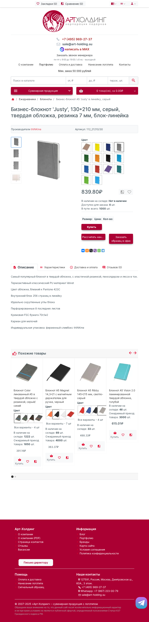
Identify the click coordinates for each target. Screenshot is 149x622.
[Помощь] (114, 3)
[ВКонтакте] (83, 250)
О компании (25, 64)
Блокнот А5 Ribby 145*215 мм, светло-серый (90, 394)
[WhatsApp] (99, 250)
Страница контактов (30, 541)
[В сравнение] (122, 192)
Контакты (125, 64)
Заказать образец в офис (121, 238)
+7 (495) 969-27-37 (94, 587)
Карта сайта (87, 545)
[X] (91, 250)
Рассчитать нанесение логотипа (93, 237)
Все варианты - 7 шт (58, 423)
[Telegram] (103, 250)
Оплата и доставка (70, 64)
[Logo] (74, 20)
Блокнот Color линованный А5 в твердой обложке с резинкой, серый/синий (26, 398)
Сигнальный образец (31, 587)
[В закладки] (129, 192)
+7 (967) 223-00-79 (106, 590)
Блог (82, 534)
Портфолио (86, 538)
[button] (12, 477)
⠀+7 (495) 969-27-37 (76, 39)
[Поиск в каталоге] (133, 80)
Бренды (84, 541)
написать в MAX (77, 49)
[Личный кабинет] (132, 3)
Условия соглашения (92, 549)
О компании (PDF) (29, 538)
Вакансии (24, 549)
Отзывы (23, 545)
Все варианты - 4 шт (26, 427)
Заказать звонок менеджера (74, 55)
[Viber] (95, 250)
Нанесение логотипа (100, 64)
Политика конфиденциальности (99, 553)
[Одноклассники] (87, 250)
